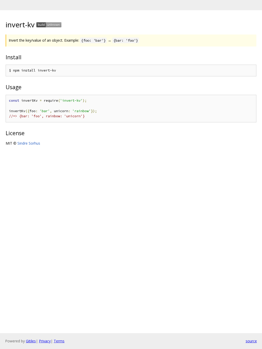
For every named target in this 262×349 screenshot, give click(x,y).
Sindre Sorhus (28, 143)
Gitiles (31, 341)
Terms (59, 341)
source (251, 341)
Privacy (45, 341)
